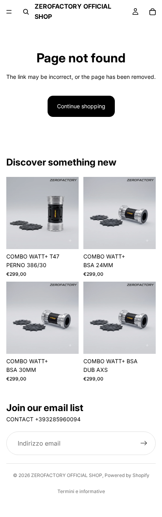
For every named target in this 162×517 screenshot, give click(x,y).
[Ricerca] (26, 11)
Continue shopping (81, 106)
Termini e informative (81, 491)
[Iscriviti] (144, 443)
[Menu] (9, 12)
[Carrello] (152, 11)
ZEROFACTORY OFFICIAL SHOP (66, 475)
